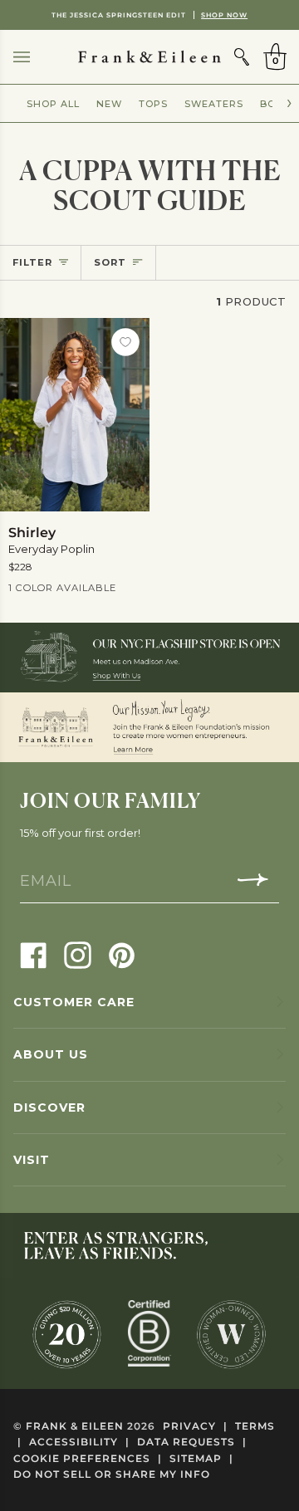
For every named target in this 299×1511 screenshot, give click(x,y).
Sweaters (213, 104)
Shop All (53, 104)
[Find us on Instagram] (77, 954)
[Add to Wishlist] (125, 342)
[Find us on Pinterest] (121, 954)
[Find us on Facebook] (33, 954)
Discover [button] (49, 1107)
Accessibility (79, 1441)
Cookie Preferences (87, 1458)
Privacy (195, 1426)
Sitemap (201, 1458)
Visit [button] (31, 1159)
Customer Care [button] (74, 1002)
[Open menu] (38, 57)
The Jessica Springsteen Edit (149, 15)
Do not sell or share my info (111, 1474)
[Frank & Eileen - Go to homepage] (149, 57)
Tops (153, 104)
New (109, 104)
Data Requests (192, 1441)
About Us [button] (50, 1054)
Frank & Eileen (75, 1426)
